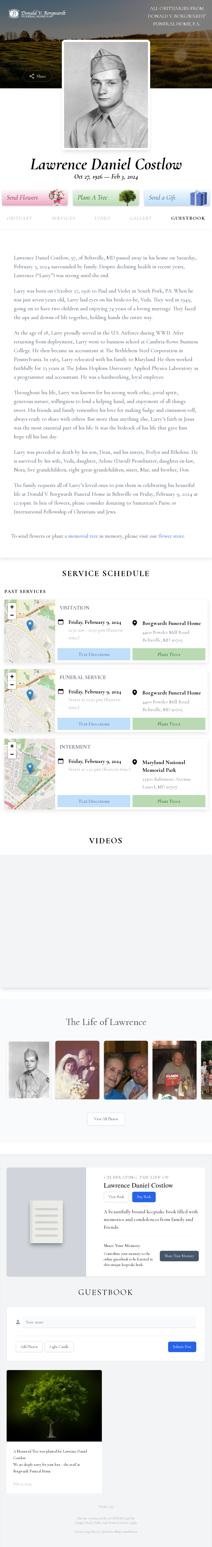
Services (63, 218)
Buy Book (144, 1196)
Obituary (19, 218)
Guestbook (188, 218)
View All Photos (106, 1119)
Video (102, 218)
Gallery (140, 218)
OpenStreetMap (111, 1531)
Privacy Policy (93, 1523)
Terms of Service (118, 1523)
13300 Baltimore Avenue (166, 779)
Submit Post (182, 1346)
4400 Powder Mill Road (165, 632)
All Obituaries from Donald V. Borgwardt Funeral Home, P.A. (177, 16)
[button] (29, 625)
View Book (116, 1196)
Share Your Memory (179, 1256)
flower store (171, 536)
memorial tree (83, 536)
